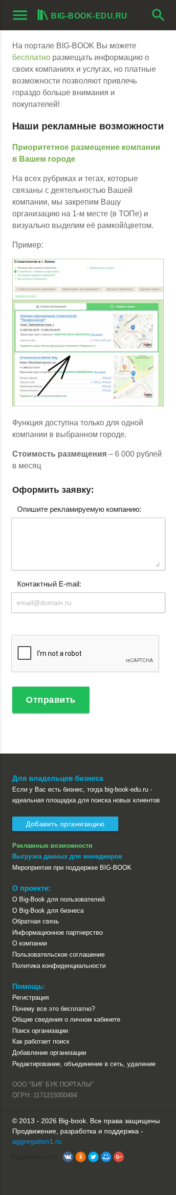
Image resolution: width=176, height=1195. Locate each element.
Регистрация (30, 997)
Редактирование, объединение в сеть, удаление (83, 1064)
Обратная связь (35, 921)
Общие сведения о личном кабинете (66, 1019)
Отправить (51, 700)
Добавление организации (49, 1052)
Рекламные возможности (52, 845)
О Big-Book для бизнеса (48, 910)
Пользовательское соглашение (58, 954)
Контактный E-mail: (49, 583)
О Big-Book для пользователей (58, 899)
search (158, 15)
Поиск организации (40, 1030)
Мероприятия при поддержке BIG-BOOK (72, 867)
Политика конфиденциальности (59, 965)
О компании (29, 943)
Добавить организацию (65, 824)
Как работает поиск (40, 1041)
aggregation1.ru (37, 1141)
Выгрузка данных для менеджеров (67, 856)
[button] (68, 1157)
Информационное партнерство (57, 932)
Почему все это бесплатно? (53, 1008)
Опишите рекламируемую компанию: (79, 508)
